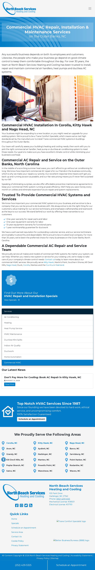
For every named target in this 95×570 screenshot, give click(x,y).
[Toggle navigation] (90, 8)
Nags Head (11, 265)
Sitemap (55, 558)
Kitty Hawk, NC (45, 443)
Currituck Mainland (55, 265)
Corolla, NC (11, 443)
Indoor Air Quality (12, 345)
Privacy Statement (20, 545)
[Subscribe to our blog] (30, 506)
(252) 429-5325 (23, 565)
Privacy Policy (43, 558)
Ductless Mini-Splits (13, 340)
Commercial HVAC (12, 363)
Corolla (26, 265)
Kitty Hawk (49, 262)
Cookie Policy (17, 541)
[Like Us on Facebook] (16, 506)
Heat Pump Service (13, 328)
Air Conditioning (11, 317)
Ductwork (9, 351)
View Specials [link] (10, 300)
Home (14, 519)
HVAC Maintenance (13, 334)
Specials (15, 523)
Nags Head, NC (77, 443)
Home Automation (12, 357)
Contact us (50, 259)
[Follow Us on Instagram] (21, 506)
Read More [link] (9, 384)
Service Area (17, 532)
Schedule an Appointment (23, 528)
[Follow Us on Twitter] (26, 506)
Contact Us (16, 536)
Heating (8, 323)
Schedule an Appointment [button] (32, 419)
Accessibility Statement (81, 555)
